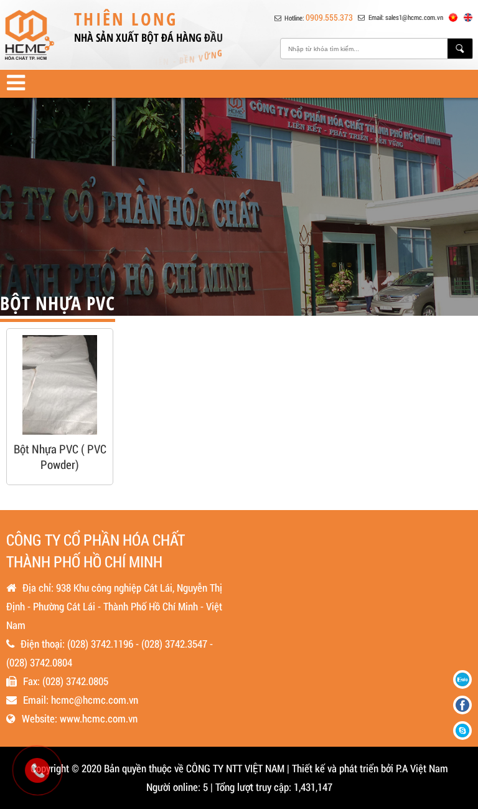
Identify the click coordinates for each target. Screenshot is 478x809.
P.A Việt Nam (422, 768)
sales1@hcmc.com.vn (414, 17)
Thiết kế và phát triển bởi (342, 768)
